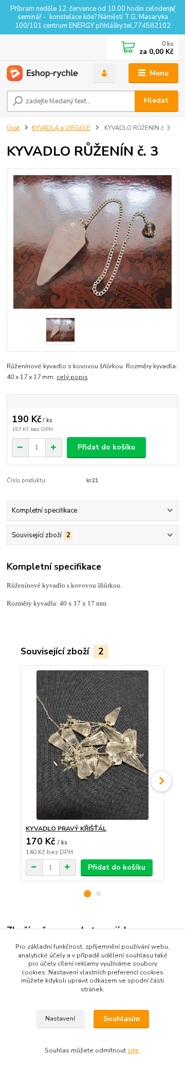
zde (133, 1050)
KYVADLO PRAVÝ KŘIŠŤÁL (66, 828)
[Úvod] (42, 73)
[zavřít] (172, 10)
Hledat (156, 100)
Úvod (13, 128)
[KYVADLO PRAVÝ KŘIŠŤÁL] (93, 745)
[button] (87, 893)
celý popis (72, 377)
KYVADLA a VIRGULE (61, 128)
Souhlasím (121, 1019)
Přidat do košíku (106, 447)
